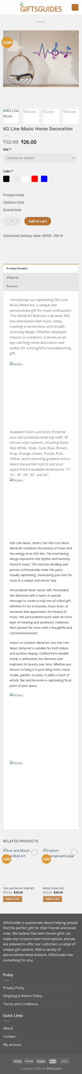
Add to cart (38, 221)
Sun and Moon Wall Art (18, 888)
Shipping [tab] (12, 277)
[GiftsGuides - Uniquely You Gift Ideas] (41, 7)
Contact (9, 1036)
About (8, 1028)
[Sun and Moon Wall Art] (21, 866)
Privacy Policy (13, 988)
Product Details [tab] (17, 268)
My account (12, 1044)
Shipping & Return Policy (22, 995)
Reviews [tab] (12, 286)
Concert (41, 21)
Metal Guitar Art (53, 888)
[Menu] (5, 7)
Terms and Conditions (20, 1004)
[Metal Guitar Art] (61, 866)
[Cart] (75, 7)
